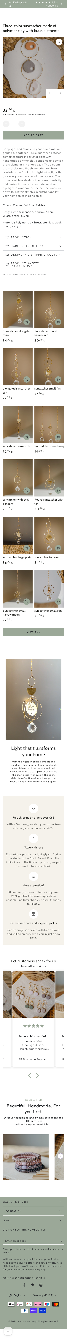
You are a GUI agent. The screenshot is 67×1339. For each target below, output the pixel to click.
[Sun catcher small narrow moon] (18, 589)
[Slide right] (61, 4)
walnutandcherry (27, 1321)
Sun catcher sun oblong (49, 446)
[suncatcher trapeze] (49, 535)
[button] (30, 1075)
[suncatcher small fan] (49, 366)
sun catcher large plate (17, 557)
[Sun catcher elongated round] (18, 309)
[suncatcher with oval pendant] (18, 477)
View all (33, 632)
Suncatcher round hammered (45, 333)
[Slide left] (6, 4)
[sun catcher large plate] (18, 535)
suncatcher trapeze (46, 557)
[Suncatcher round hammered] (49, 309)
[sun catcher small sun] (49, 589)
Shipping (20, 114)
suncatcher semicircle (17, 446)
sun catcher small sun (48, 610)
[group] (26, 1157)
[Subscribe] (62, 1241)
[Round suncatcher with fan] (49, 477)
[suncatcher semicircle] (18, 424)
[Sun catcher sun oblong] (49, 424)
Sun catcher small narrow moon (14, 612)
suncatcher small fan (47, 388)
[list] (33, 872)
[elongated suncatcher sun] (18, 366)
